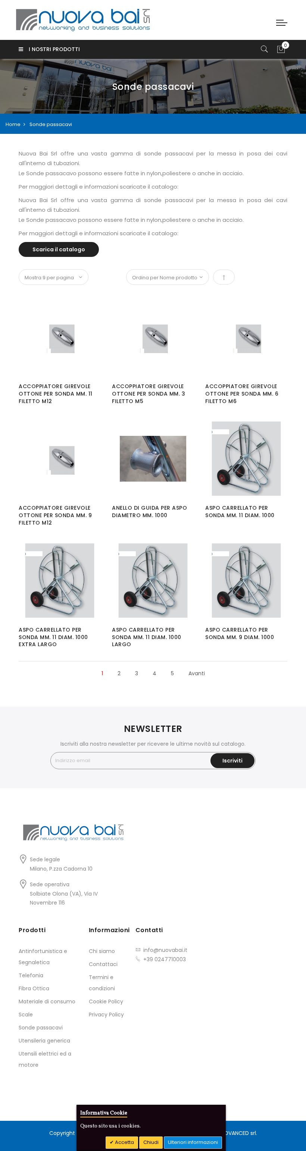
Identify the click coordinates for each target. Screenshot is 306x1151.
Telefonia (31, 975)
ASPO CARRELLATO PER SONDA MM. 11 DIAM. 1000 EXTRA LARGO (53, 637)
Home (13, 124)
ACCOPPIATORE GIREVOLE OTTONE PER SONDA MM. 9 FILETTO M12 (55, 515)
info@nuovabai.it (165, 950)
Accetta (124, 1142)
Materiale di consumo (47, 1001)
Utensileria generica (44, 1040)
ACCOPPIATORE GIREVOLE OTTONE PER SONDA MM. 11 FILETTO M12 (56, 394)
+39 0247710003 (164, 959)
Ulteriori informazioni (193, 1142)
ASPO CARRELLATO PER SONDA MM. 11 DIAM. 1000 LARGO (146, 637)
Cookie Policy (106, 1001)
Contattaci (103, 964)
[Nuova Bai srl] (83, 20)
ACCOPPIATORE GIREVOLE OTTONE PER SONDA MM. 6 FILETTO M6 (241, 394)
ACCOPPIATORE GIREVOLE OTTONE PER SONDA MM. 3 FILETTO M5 (148, 394)
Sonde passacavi (41, 1027)
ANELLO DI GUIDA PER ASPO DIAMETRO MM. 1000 (149, 511)
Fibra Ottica (34, 988)
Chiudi (151, 1142)
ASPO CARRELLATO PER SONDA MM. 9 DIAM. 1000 (239, 633)
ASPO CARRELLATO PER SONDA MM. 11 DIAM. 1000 (240, 511)
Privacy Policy (106, 1014)
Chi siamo (102, 951)
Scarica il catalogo (58, 249)
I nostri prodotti (54, 49)
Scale (26, 1014)
